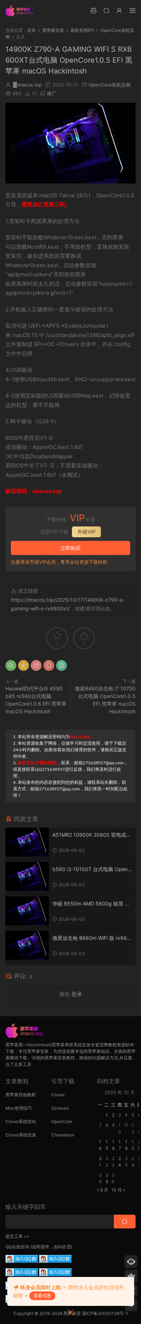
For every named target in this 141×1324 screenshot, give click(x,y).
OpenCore (61, 1121)
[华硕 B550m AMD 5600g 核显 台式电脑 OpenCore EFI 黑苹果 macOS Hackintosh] (27, 910)
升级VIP (86, 532)
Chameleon (62, 1135)
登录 (76, 994)
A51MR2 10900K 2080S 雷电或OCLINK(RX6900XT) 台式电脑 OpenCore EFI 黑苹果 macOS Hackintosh (91, 835)
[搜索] (106, 10)
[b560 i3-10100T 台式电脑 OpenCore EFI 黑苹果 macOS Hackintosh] (27, 876)
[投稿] (93, 10)
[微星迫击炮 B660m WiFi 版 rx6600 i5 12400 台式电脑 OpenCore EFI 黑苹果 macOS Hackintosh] (27, 945)
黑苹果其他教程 (20, 1094)
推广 (51, 93)
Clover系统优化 (20, 1121)
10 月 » (118, 1190)
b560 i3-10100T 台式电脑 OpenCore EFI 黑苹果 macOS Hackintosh (92, 869)
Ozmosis (60, 1108)
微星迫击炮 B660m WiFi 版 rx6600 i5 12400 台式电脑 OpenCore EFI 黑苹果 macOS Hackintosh (91, 938)
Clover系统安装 (20, 1135)
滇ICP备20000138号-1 (105, 1313)
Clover (58, 1094)
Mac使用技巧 (18, 1108)
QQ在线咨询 (17, 1246)
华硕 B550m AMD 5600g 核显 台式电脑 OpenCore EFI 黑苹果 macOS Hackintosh (91, 903)
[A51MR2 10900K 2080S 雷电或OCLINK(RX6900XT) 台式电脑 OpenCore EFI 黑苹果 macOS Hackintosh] (27, 842)
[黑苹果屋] (21, 11)
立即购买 (70, 548)
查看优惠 (42, 1295)
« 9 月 (102, 1190)
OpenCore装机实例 (110, 85)
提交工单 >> (17, 1236)
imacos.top (27, 85)
